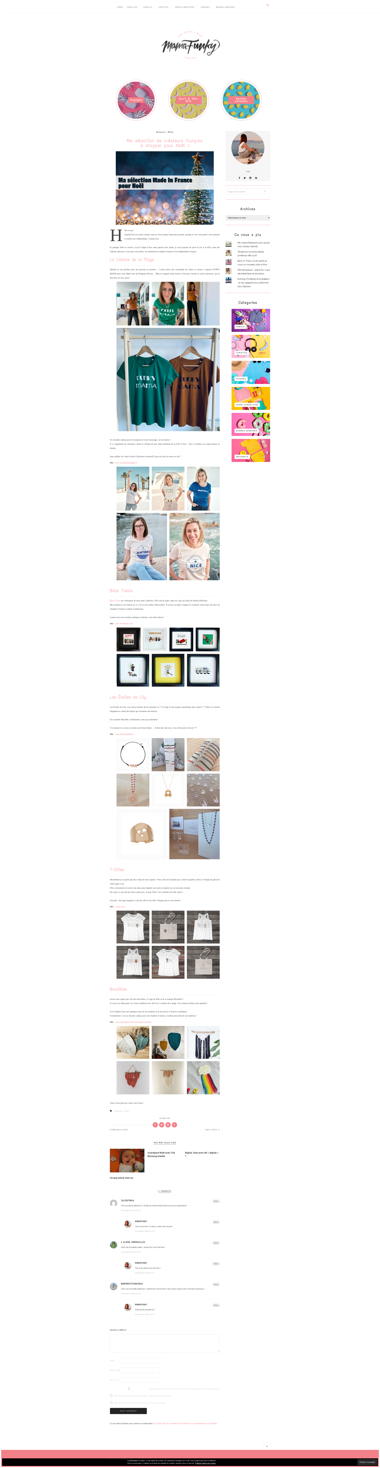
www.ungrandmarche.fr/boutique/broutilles (133, 1022)
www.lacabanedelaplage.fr (126, 463)
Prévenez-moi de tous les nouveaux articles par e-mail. (140, 1403)
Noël (127, 1111)
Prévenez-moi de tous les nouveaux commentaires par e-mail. (143, 1396)
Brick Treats (115, 601)
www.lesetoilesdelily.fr (124, 734)
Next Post (211, 1130)
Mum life (132, 7)
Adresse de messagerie (114, 1370)
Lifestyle (163, 7)
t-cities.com (120, 907)
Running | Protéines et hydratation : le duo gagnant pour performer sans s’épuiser (254, 283)
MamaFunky (141, 1221)
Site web (114, 1380)
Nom (113, 1360)
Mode (171, 132)
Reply (216, 1201)
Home (120, 7)
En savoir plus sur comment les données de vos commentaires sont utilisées (185, 1423)
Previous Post (119, 1130)
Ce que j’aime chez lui (121, 1178)
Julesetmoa (127, 1201)
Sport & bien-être (184, 7)
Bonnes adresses (225, 7)
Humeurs (161, 132)
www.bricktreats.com (124, 623)
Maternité (242, 457)
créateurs (118, 1111)
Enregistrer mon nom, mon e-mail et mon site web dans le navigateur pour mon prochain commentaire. (154, 1389)
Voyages (205, 7)
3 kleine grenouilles (133, 1242)
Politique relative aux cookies (205, 1463)
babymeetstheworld (132, 1284)
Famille (148, 7)
